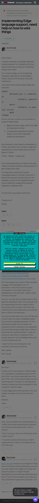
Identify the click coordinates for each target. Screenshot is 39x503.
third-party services (16, 256)
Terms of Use (24, 255)
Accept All (19, 263)
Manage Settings (19, 267)
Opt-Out (26, 260)
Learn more (23, 245)
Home (9, 2)
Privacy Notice (8, 255)
